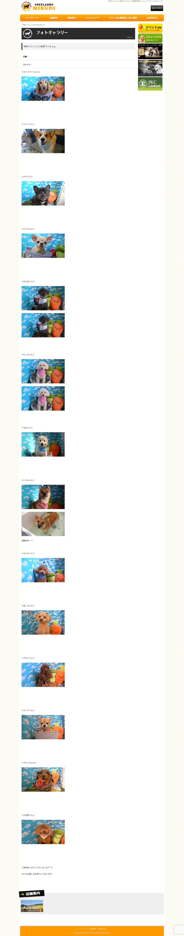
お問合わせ (102, 929)
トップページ (81, 929)
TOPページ (26, 25)
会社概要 (92, 929)
